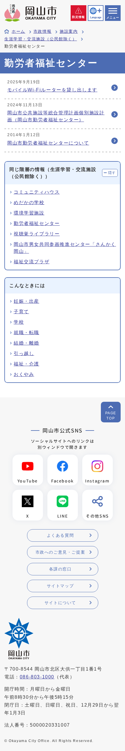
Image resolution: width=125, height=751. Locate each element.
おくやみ (24, 374)
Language (95, 17)
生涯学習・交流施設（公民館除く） (40, 39)
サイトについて (60, 602)
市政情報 (42, 31)
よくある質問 (60, 535)
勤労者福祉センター (37, 223)
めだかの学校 (29, 202)
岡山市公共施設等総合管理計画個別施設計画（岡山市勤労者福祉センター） (55, 116)
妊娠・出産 (26, 301)
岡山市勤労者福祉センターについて (48, 143)
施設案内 (69, 31)
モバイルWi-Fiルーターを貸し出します (52, 89)
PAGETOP (110, 415)
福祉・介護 (26, 363)
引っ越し (24, 353)
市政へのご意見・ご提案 (60, 552)
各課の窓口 (60, 569)
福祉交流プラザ (31, 261)
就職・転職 (26, 332)
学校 (19, 322)
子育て (21, 311)
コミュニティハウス (37, 192)
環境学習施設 (29, 212)
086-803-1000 (37, 676)
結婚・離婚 (26, 343)
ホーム (18, 31)
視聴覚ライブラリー (37, 233)
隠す (112, 172)
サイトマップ (60, 585)
